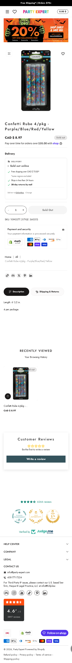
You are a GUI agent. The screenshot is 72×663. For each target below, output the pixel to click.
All (16, 257)
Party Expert (18, 649)
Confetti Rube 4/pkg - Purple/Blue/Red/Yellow (16, 406)
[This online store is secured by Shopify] (15, 242)
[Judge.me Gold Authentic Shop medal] (36, 516)
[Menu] (7, 11)
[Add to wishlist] (63, 54)
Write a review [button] (36, 459)
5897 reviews (14, 617)
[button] (62, 12)
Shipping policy (11, 659)
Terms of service (43, 654)
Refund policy (10, 654)
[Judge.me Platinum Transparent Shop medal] (19, 516)
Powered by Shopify (35, 649)
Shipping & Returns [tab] (49, 291)
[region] (36, 3)
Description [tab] (18, 291)
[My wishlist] (14, 12)
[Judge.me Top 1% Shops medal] (53, 516)
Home (8, 257)
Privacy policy (26, 654)
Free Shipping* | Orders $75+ (36, 3)
